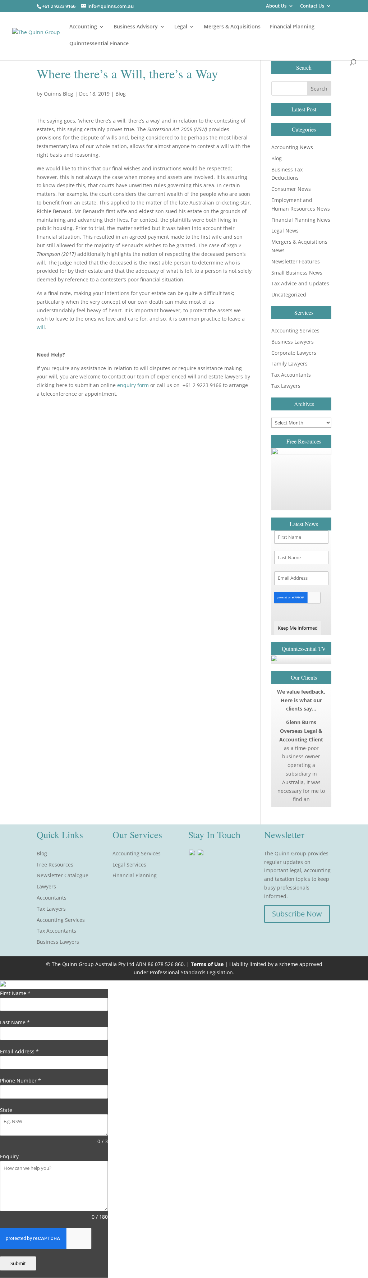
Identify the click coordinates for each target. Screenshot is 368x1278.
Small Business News (296, 272)
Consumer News (291, 188)
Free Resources (55, 864)
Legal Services (129, 864)
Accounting (83, 27)
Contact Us (312, 6)
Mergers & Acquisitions (232, 27)
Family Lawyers (289, 363)
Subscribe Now (297, 914)
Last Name (15, 1022)
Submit (18, 1263)
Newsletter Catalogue (62, 875)
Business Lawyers (292, 341)
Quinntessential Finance (99, 44)
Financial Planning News (300, 219)
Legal (180, 27)
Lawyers (46, 886)
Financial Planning (292, 27)
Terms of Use (207, 964)
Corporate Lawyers (293, 352)
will (41, 327)
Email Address (19, 1051)
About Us (276, 6)
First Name (15, 993)
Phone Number (20, 1080)
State (6, 1110)
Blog (120, 93)
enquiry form (133, 385)
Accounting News (292, 147)
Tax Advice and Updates (300, 283)
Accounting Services (295, 330)
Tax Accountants (291, 374)
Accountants (51, 897)
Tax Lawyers (285, 385)
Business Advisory (136, 27)
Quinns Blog (58, 93)
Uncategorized (288, 294)
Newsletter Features (295, 261)
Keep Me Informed (298, 628)
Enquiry (9, 1156)
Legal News (285, 230)
